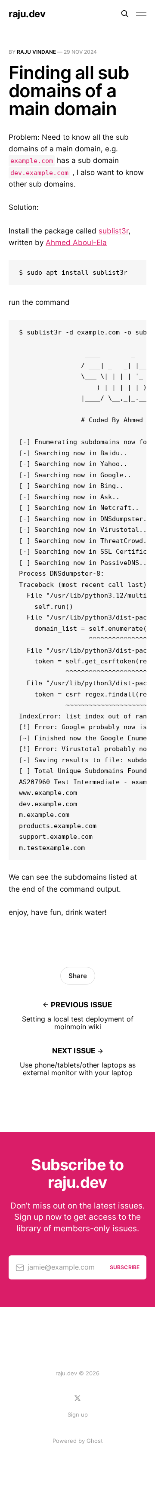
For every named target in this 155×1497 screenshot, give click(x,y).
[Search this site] (124, 13)
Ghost (95, 1440)
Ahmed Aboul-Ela (76, 242)
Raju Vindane (36, 52)
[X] (77, 1398)
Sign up (78, 1414)
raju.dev (27, 13)
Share (77, 976)
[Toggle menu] (141, 13)
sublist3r (113, 231)
